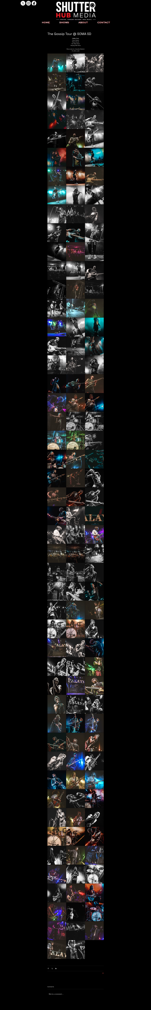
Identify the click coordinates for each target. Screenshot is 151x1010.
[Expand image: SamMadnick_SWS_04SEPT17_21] (94, 327)
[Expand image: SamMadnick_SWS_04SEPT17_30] (56, 345)
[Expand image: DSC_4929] (94, 553)
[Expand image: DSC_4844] (94, 647)
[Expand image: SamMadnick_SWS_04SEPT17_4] (56, 364)
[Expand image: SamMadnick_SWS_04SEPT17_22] (56, 213)
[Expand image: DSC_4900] (94, 534)
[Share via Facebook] (48, 968)
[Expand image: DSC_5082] (94, 478)
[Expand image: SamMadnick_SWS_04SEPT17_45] (75, 251)
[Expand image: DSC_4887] (75, 723)
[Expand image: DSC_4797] (75, 798)
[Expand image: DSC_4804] (94, 798)
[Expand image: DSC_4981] (94, 591)
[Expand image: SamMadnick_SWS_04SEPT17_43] (56, 195)
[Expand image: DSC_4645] (75, 893)
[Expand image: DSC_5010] (94, 572)
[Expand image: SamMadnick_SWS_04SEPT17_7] (94, 100)
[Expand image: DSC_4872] (56, 685)
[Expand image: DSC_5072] (56, 478)
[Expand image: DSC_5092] (75, 478)
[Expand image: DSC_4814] (56, 836)
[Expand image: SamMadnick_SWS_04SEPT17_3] (75, 157)
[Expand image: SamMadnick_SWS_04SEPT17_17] (94, 157)
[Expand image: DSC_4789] (75, 817)
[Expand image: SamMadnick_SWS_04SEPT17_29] (75, 383)
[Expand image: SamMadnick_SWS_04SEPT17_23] (75, 270)
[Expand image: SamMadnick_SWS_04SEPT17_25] (94, 345)
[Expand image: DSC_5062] (94, 459)
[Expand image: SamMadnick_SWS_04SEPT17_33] (56, 138)
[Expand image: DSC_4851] (75, 647)
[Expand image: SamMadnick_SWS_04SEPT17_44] (56, 63)
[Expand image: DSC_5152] (75, 308)
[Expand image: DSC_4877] (56, 723)
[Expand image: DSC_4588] (75, 855)
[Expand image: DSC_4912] (75, 534)
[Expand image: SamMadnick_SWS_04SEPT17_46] (56, 176)
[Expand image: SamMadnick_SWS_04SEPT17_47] (94, 213)
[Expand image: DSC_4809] (94, 817)
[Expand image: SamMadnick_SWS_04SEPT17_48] (94, 383)
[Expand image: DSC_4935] (75, 572)
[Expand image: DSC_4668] (94, 893)
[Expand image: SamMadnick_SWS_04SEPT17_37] (94, 63)
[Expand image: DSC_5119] (75, 289)
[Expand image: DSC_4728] (94, 930)
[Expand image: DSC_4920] (56, 553)
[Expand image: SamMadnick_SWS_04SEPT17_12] (75, 232)
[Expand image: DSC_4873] (56, 704)
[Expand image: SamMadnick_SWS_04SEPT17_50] (94, 176)
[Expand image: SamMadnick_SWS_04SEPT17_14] (94, 119)
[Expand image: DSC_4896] (75, 515)
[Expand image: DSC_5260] (94, 251)
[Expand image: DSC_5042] (56, 421)
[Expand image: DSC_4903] (94, 515)
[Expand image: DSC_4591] (56, 874)
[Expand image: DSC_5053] (75, 440)
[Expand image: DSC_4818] (75, 628)
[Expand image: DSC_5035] (56, 402)
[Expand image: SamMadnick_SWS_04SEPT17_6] (94, 195)
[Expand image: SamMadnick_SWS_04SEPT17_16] (75, 195)
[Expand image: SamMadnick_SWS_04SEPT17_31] (94, 232)
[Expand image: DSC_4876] (75, 704)
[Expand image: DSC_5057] (56, 440)
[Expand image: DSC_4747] (75, 949)
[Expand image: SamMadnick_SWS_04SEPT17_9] (56, 157)
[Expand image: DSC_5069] (56, 459)
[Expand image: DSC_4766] (56, 761)
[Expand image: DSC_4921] (75, 553)
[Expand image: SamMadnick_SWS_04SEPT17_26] (56, 100)
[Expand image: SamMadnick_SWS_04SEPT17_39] (56, 383)
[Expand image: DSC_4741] (56, 949)
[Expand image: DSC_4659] (56, 911)
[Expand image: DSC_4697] (75, 911)
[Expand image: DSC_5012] (75, 610)
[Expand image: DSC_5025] (56, 610)
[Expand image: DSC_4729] (75, 930)
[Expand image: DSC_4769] (56, 779)
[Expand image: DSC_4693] (94, 911)
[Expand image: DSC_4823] (56, 628)
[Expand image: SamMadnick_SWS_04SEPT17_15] (75, 176)
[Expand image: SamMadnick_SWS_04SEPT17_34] (75, 81)
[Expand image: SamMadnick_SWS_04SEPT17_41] (56, 270)
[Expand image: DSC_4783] (75, 779)
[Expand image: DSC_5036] (75, 402)
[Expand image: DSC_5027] (94, 610)
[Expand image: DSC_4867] (94, 666)
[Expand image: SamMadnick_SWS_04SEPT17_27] (94, 81)
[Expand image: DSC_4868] (94, 685)
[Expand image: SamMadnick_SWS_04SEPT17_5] (75, 138)
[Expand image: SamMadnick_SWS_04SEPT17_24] (75, 327)
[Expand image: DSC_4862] (75, 666)
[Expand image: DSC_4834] (94, 628)
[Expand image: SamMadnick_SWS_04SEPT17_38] (56, 327)
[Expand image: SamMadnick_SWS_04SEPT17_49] (94, 308)
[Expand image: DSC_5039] (94, 402)
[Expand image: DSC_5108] (94, 496)
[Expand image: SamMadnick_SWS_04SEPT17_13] (94, 270)
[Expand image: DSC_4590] (94, 855)
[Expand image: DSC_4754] (94, 742)
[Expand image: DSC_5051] (94, 421)
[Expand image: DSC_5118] (56, 289)
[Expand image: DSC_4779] (94, 779)
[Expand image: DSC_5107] (75, 496)
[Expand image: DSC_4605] (75, 874)
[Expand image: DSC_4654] (56, 893)
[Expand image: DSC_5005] (75, 591)
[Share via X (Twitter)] (52, 968)
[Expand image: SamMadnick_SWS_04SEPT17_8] (94, 364)
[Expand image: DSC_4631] (94, 874)
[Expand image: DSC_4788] (56, 798)
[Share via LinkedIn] (56, 968)
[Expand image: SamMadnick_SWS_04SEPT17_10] (56, 251)
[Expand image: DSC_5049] (75, 421)
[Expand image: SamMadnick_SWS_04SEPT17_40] (75, 345)
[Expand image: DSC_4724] (56, 930)
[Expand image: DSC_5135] (94, 289)
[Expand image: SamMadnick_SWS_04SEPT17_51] (56, 81)
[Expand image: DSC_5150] (56, 308)
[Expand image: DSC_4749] (75, 742)
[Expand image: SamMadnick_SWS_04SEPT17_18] (75, 63)
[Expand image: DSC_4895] (56, 515)
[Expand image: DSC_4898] (56, 534)
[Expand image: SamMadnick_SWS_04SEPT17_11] (94, 138)
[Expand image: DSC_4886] (94, 723)
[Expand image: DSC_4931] (56, 572)
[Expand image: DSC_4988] (56, 591)
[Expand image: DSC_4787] (94, 761)
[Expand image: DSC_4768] (75, 761)
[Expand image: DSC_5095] (56, 496)
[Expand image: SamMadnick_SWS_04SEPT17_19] (75, 100)
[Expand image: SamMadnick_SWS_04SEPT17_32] (56, 232)
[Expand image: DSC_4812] (75, 836)
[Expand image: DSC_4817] (94, 836)
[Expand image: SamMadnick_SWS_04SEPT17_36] (75, 119)
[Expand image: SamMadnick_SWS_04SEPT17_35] (75, 364)
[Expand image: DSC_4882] (94, 704)
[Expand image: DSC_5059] (75, 459)
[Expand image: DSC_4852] (56, 666)
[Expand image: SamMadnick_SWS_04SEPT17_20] (56, 119)
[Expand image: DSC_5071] (94, 440)
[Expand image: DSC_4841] (56, 647)
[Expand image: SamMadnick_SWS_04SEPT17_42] (75, 213)
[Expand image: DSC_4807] (56, 817)
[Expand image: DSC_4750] (56, 742)
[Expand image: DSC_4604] (56, 855)
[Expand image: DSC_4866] (75, 685)
